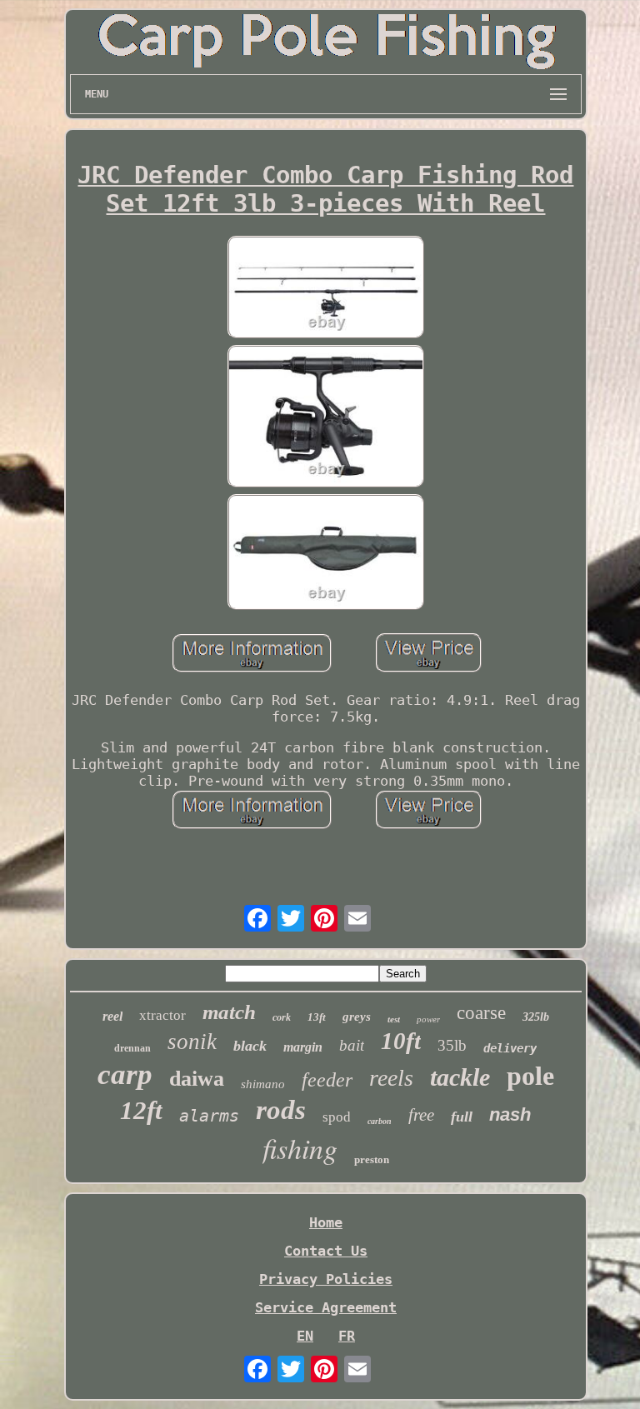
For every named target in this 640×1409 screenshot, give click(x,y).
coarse (481, 1012)
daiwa (196, 1079)
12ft (141, 1110)
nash (510, 1114)
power (428, 1019)
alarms (209, 1116)
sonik (192, 1041)
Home (325, 1222)
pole (530, 1076)
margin (302, 1047)
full (461, 1116)
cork (281, 1017)
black (250, 1045)
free (421, 1115)
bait (351, 1045)
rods (281, 1110)
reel (112, 1016)
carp (125, 1074)
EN (305, 1335)
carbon (380, 1121)
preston (371, 1159)
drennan (132, 1048)
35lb (452, 1045)
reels (391, 1078)
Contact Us (326, 1250)
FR (346, 1335)
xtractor (162, 1015)
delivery (510, 1048)
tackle (460, 1077)
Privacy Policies (325, 1279)
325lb (535, 1017)
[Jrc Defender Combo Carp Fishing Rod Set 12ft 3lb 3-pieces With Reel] (325, 288)
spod (336, 1117)
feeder (327, 1080)
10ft (401, 1040)
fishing (300, 1148)
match (229, 1012)
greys (356, 1016)
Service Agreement (326, 1307)
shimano (263, 1084)
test (394, 1019)
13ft (317, 1017)
